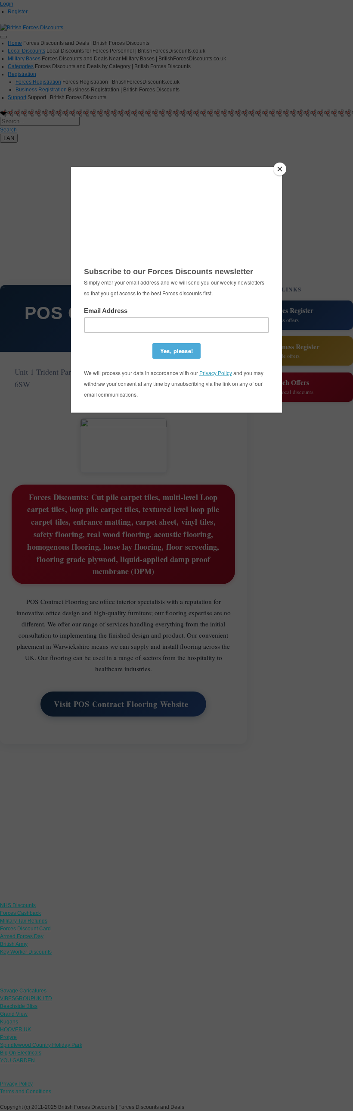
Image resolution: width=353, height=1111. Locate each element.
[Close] (279, 169)
